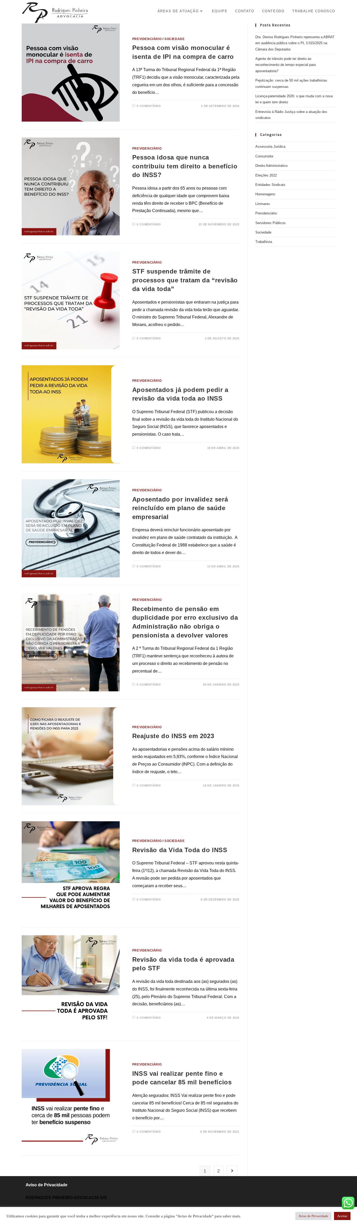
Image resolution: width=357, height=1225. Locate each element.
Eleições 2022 (266, 175)
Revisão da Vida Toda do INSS (179, 849)
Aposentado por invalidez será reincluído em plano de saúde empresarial (180, 508)
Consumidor (264, 156)
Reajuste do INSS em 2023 (173, 735)
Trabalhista (263, 242)
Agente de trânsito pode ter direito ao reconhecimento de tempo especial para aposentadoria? (285, 65)
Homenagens (265, 194)
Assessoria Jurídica (270, 147)
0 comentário (149, 105)
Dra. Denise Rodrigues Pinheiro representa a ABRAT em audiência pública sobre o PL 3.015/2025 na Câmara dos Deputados (295, 43)
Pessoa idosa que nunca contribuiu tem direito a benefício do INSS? (184, 166)
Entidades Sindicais (270, 185)
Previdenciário (147, 39)
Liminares (262, 204)
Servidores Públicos (270, 223)
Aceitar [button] (342, 1216)
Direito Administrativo (271, 166)
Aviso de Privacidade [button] (313, 1216)
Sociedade (174, 39)
